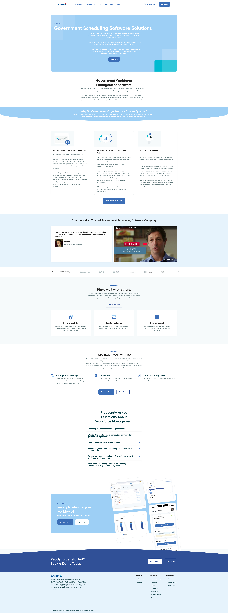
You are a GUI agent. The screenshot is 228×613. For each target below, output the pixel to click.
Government (155, 598)
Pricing (100, 4)
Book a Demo (164, 4)
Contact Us (140, 582)
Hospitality (154, 591)
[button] (79, 4)
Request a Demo (106, 392)
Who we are (141, 579)
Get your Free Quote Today (114, 200)
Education (154, 588)
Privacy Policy (171, 585)
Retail (153, 585)
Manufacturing (156, 579)
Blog (168, 579)
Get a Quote (123, 392)
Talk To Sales (82, 522)
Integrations (109, 4)
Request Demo (172, 582)
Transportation (156, 594)
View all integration (114, 304)
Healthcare (154, 582)
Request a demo (65, 522)
